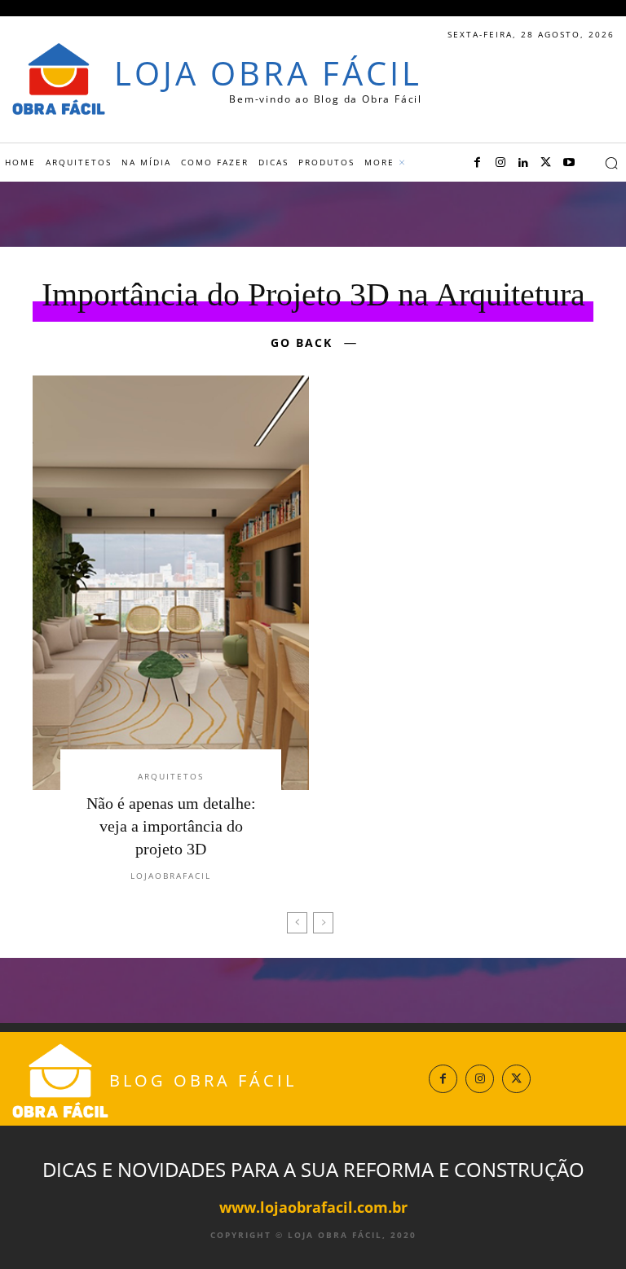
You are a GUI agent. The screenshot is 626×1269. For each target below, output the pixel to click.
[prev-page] (297, 922)
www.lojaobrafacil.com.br (313, 1207)
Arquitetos (171, 776)
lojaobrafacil (170, 875)
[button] (611, 163)
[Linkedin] (523, 162)
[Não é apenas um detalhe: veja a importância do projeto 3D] (171, 582)
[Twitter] (546, 162)
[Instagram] (500, 162)
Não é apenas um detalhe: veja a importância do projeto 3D (171, 826)
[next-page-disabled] (323, 922)
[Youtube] (569, 162)
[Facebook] (477, 162)
